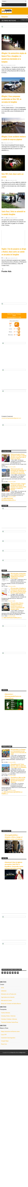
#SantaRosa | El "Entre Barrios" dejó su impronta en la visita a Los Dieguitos (18, 766)
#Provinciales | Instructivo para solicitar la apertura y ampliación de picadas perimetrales (18, 576)
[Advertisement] (14, 287)
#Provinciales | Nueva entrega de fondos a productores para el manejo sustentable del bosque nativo (17, 606)
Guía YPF (4, 1034)
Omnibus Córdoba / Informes (9, 1019)
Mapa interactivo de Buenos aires (10, 1031)
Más (15, 466)
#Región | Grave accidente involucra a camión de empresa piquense (14, 138)
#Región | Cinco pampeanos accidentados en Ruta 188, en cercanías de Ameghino (11, 99)
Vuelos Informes (5, 1012)
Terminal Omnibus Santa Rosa (9, 1022)
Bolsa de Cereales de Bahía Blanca (11, 1003)
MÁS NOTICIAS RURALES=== (13, 617)
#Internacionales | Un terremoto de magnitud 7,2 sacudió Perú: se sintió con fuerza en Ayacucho (18, 471)
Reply (4, 180)
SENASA (3, 991)
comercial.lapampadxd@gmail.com (11, 418)
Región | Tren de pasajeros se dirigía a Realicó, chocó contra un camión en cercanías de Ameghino (14, 251)
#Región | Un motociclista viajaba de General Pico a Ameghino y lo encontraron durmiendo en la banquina (14, 57)
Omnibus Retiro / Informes (8, 1016)
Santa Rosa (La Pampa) (14, 314)
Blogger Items (22, 1052)
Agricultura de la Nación (7, 997)
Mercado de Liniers (6, 1000)
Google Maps (5, 1041)
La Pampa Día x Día (13, 1052)
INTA (2, 987)
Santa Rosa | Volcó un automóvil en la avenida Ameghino (13, 213)
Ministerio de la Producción (8, 994)
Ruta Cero (4, 1044)
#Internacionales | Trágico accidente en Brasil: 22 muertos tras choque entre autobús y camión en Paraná (18, 487)
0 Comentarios (10, 466)
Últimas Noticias (9, 20)
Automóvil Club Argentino (8, 1037)
